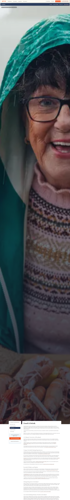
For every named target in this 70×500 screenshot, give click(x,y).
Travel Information (66, 4)
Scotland (11, 7)
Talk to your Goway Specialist (15, 438)
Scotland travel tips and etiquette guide (48, 464)
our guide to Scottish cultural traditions (45, 491)
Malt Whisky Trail (27, 474)
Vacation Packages (55, 4)
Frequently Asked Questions (15, 441)
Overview (51, 4)
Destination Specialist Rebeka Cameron (44, 453)
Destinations (5, 7)
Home (2, 7)
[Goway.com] (4, 1)
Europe (9, 7)
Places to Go (61, 4)
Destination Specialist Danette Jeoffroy (41, 461)
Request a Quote (58, 1)
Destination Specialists (36, 434)
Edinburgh (37, 433)
